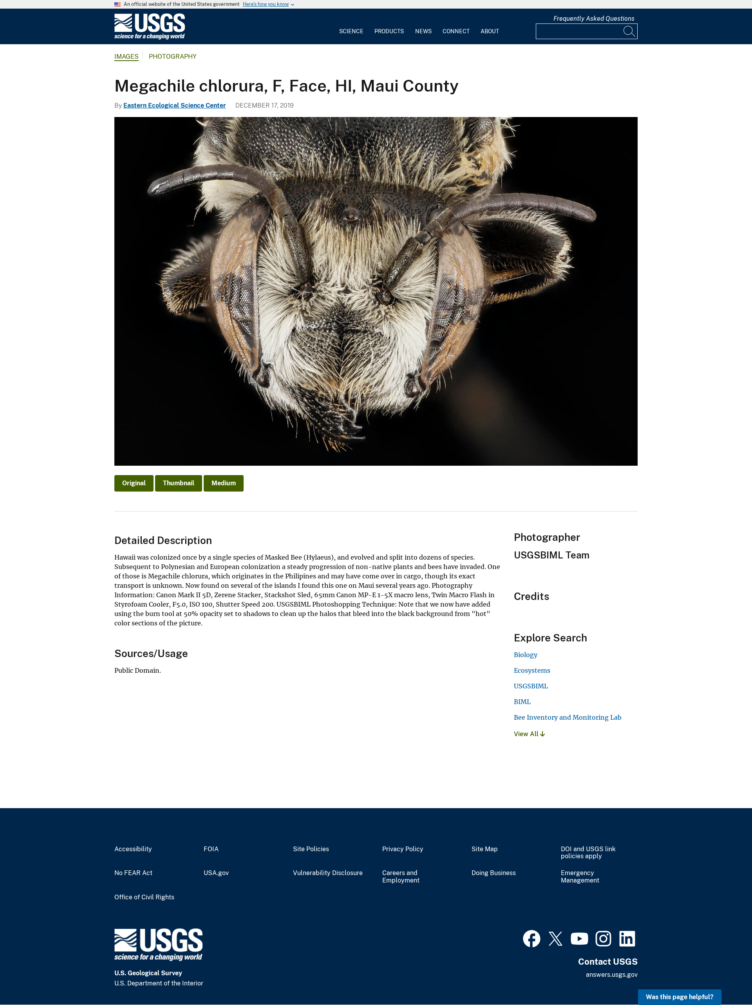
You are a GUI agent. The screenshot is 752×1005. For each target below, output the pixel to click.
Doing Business (494, 873)
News (423, 31)
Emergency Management (580, 877)
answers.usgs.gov (612, 974)
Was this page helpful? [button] (680, 997)
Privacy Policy (402, 849)
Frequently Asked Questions (593, 18)
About (490, 31)
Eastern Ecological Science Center (174, 105)
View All (527, 734)
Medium (224, 483)
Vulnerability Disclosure (328, 873)
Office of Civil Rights (144, 897)
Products (389, 31)
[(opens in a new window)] (531, 937)
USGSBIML (531, 686)
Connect (456, 31)
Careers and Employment (400, 877)
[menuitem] (351, 26)
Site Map (485, 849)
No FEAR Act (133, 873)
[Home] (149, 37)
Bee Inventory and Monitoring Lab (568, 717)
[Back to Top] (723, 976)
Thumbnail (178, 483)
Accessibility (133, 849)
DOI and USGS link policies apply (588, 853)
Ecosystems (532, 670)
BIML (522, 702)
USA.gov (216, 873)
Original (134, 483)
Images (126, 56)
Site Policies (311, 849)
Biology (525, 655)
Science (351, 31)
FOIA (211, 849)
